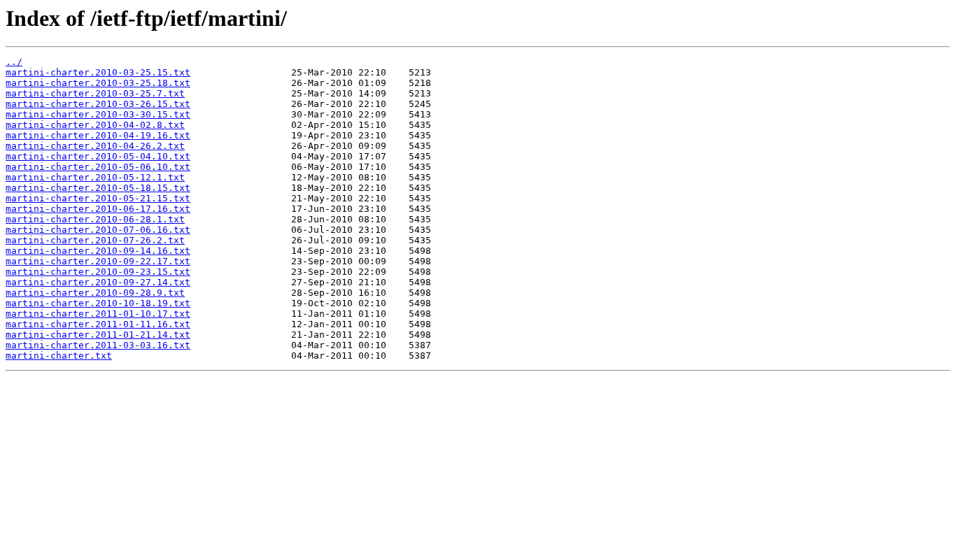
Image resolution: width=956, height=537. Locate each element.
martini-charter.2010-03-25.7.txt (95, 93)
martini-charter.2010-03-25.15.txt (98, 72)
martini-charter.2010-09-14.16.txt (98, 250)
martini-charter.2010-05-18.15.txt (98, 187)
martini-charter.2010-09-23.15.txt (98, 271)
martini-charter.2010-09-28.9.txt (95, 292)
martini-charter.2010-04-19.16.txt (98, 135)
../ (14, 62)
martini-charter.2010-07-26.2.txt (95, 240)
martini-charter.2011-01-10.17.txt (98, 313)
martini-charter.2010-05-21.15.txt (98, 198)
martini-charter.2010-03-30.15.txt (98, 114)
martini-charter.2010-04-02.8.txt (95, 125)
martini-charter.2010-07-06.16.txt (98, 229)
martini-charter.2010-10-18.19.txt (98, 303)
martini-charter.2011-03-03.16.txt (98, 345)
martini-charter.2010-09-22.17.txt (98, 261)
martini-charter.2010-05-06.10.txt (98, 167)
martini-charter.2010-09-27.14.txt (98, 282)
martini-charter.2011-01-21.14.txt (98, 334)
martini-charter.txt (59, 355)
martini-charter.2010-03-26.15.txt (98, 104)
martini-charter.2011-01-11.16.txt (98, 324)
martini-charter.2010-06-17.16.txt (98, 208)
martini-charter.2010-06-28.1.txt (95, 219)
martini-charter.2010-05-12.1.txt (95, 177)
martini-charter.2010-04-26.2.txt (95, 146)
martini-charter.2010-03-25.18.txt (98, 83)
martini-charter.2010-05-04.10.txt (98, 156)
